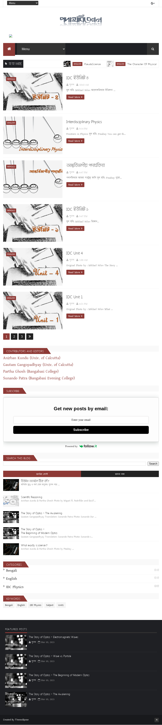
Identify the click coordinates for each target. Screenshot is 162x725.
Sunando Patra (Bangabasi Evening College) (39, 378)
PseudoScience (83, 64)
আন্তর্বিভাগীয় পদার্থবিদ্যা (85, 165)
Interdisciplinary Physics (84, 121)
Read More (74, 97)
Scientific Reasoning (31, 497)
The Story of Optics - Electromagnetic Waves (53, 637)
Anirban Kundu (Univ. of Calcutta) (31, 358)
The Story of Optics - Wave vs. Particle (50, 656)
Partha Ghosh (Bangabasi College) (30, 371)
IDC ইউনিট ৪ (77, 78)
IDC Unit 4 (74, 253)
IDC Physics (15, 587)
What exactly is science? (34, 545)
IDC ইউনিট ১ (77, 209)
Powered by (71, 446)
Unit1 (61, 605)
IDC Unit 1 (74, 297)
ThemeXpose (22, 719)
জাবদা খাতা (120, 474)
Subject (49, 605)
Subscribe (81, 429)
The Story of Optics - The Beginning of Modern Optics (39, 531)
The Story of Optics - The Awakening (41, 513)
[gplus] (153, 3)
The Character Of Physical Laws (136, 64)
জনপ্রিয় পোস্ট (42, 474)
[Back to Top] (156, 720)
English (68, 64)
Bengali (11, 79)
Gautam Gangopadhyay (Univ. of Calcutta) (38, 364)
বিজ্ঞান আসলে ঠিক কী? (35, 481)
